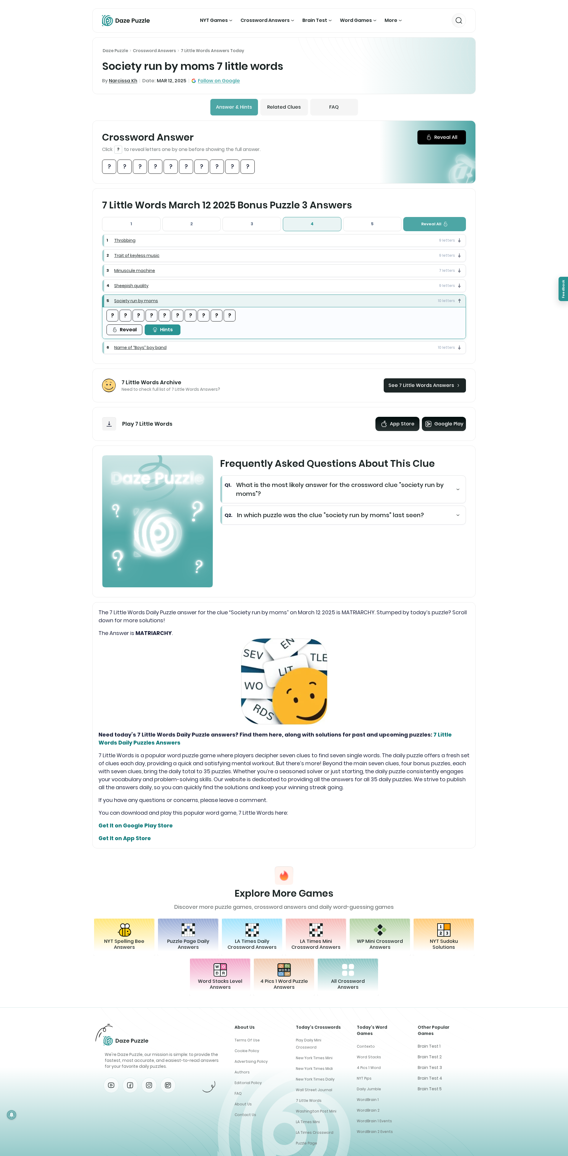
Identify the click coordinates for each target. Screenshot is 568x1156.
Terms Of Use (247, 1040)
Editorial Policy (248, 1082)
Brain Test (314, 20)
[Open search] (459, 20)
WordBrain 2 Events (375, 1131)
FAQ (334, 107)
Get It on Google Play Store (136, 825)
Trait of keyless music (136, 255)
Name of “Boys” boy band (140, 348)
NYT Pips (364, 1078)
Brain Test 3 (430, 1067)
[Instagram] (149, 1085)
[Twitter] (168, 1085)
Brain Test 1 (429, 1046)
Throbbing (124, 240)
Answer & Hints (234, 107)
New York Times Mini (314, 1057)
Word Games (356, 20)
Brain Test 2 (430, 1057)
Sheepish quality (131, 286)
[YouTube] (111, 1085)
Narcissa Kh (123, 80)
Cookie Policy (247, 1050)
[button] (284, 240)
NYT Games (214, 20)
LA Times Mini (308, 1121)
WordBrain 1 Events (374, 1120)
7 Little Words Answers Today (212, 51)
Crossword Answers (265, 20)
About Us (243, 1104)
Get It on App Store (125, 838)
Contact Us (245, 1114)
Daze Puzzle (115, 51)
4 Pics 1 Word (369, 1067)
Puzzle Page (306, 1143)
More (391, 20)
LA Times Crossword (314, 1132)
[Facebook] (130, 1085)
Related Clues (284, 107)
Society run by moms (136, 301)
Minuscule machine (134, 271)
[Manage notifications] (11, 1115)
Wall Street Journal (314, 1089)
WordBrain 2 (368, 1110)
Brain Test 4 (430, 1078)
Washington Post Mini (316, 1111)
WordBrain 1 (368, 1099)
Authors (242, 1072)
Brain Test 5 (430, 1089)
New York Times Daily (315, 1079)
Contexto (366, 1046)
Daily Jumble (369, 1088)
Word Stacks (369, 1056)
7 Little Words (309, 1100)
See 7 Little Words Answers (421, 385)
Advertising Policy (251, 1061)
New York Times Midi (314, 1068)
